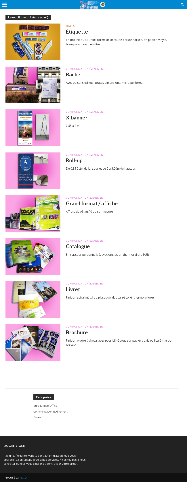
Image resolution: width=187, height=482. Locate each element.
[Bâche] (32, 84)
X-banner (76, 117)
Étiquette (77, 31)
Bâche (73, 74)
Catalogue (78, 246)
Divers (70, 26)
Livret (73, 289)
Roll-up (74, 160)
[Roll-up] (32, 170)
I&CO (23, 477)
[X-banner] (32, 127)
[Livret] (32, 299)
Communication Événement (85, 69)
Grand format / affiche (92, 203)
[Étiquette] (32, 42)
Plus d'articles (93, 380)
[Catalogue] (32, 256)
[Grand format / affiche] (32, 213)
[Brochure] (32, 342)
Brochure (77, 332)
